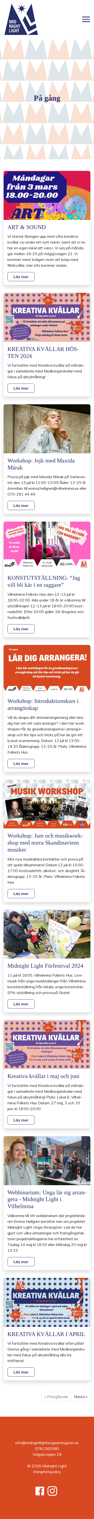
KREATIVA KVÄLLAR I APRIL (46, 1334)
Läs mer (21, 276)
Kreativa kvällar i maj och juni (43, 1076)
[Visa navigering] (86, 19)
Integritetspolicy (47, 1471)
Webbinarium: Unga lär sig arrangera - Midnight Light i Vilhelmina (46, 1199)
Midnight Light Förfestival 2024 (45, 966)
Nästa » (80, 1396)
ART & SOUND (26, 227)
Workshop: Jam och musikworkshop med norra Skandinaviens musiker (45, 843)
